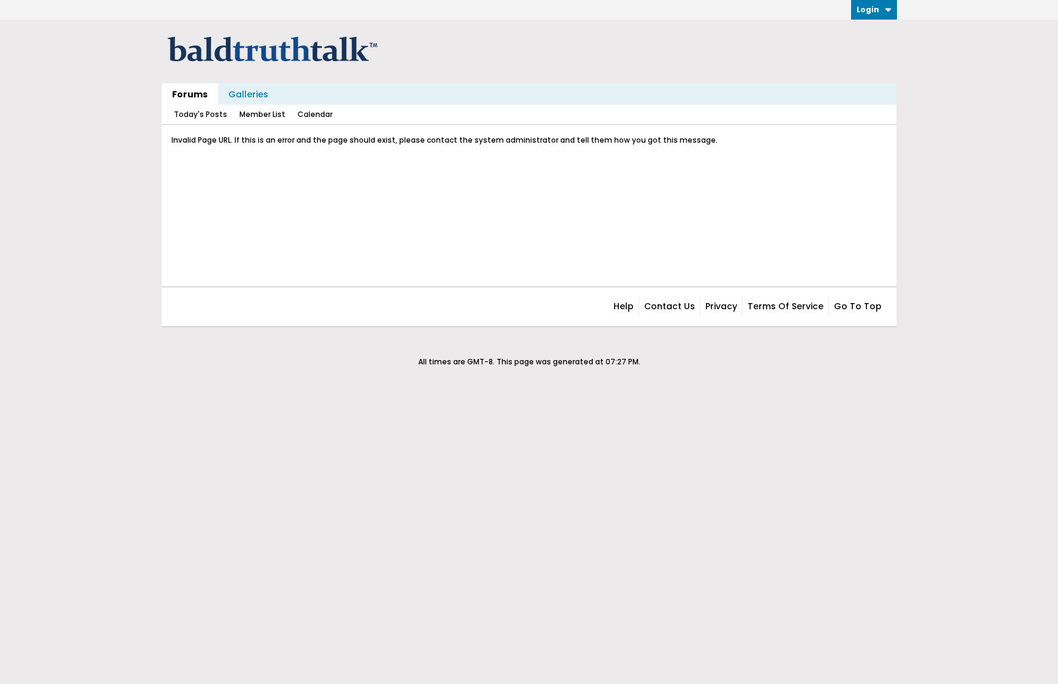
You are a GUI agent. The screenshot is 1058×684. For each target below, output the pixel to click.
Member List (262, 114)
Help (623, 306)
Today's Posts (200, 114)
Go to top (858, 306)
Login (868, 9)
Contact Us (669, 306)
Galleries (248, 94)
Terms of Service (786, 306)
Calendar (315, 114)
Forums (190, 94)
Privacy (721, 306)
